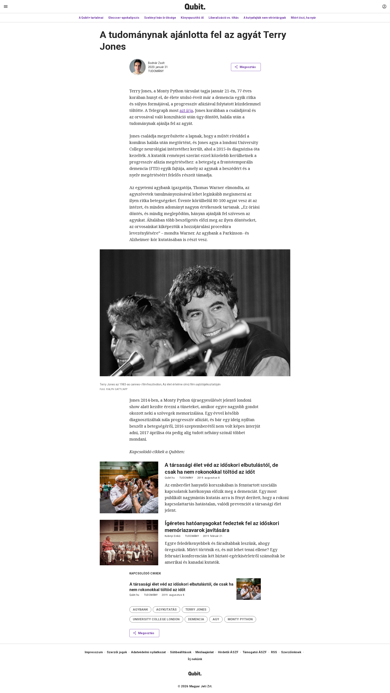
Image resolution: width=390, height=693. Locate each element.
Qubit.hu (170, 477)
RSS (274, 652)
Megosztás (248, 67)
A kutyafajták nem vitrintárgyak (265, 17)
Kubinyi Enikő (172, 536)
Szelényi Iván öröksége (160, 17)
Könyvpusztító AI (192, 17)
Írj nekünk (195, 659)
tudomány (156, 71)
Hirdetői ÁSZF (228, 652)
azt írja (186, 110)
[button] (140, 609)
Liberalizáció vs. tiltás (224, 17)
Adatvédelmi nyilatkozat (148, 652)
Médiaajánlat (204, 652)
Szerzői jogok (117, 652)
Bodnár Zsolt (156, 63)
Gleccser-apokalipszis (123, 17)
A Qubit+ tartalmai (91, 17)
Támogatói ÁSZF (255, 652)
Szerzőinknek (291, 652)
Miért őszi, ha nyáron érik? (309, 17)
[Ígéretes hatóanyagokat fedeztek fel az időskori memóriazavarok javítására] (129, 542)
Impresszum (94, 652)
